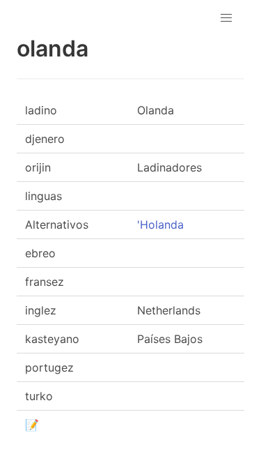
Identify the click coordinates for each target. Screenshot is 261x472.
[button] (226, 18)
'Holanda (160, 224)
